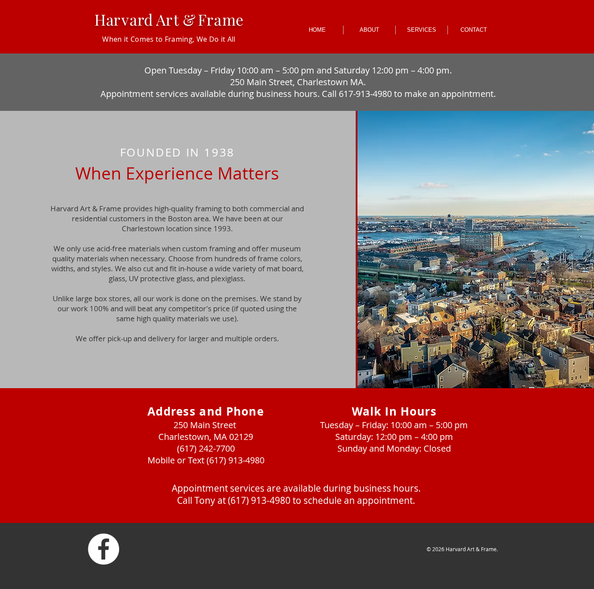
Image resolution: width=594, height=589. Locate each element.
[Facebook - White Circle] (103, 549)
